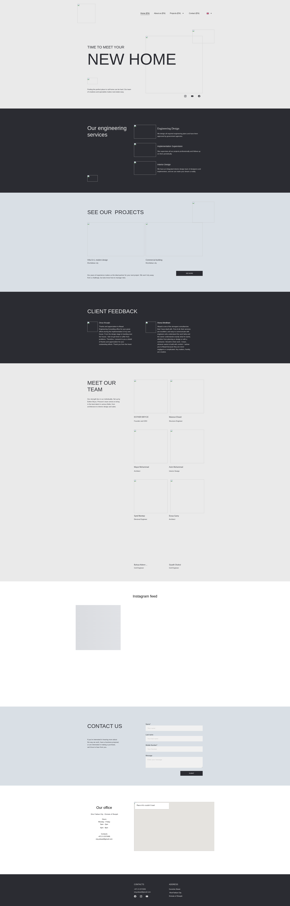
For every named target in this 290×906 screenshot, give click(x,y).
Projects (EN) (175, 13)
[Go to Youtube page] (192, 96)
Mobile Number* (151, 745)
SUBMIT (191, 773)
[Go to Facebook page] (199, 96)
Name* (148, 724)
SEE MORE (189, 273)
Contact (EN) (194, 13)
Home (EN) (145, 13)
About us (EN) (159, 13)
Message (149, 755)
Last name (149, 735)
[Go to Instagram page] (185, 96)
